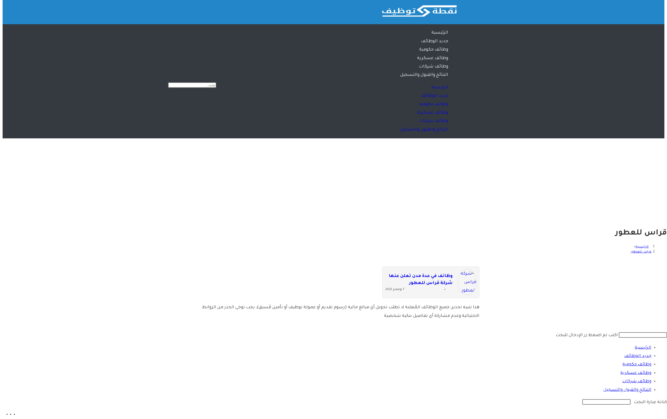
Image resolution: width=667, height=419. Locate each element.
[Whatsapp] (227, 10)
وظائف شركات (433, 66)
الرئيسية (439, 32)
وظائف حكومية (433, 49)
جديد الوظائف (434, 41)
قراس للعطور (641, 252)
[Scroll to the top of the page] (665, 327)
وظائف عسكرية (432, 58)
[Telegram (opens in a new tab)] (5, 414)
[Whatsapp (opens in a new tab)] (2, 414)
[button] (209, 77)
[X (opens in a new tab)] (9, 414)
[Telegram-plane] (212, 10)
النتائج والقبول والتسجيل (424, 75)
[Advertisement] (333, 177)
